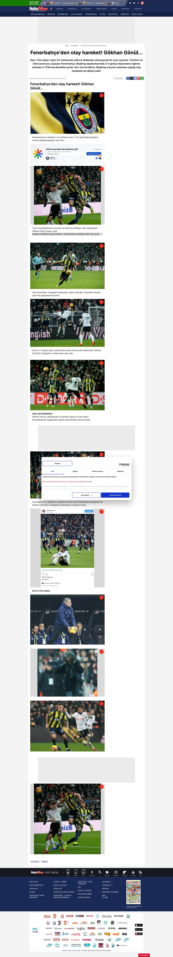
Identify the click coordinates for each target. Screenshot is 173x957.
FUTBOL (103, 14)
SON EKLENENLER (38, 14)
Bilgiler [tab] (75, 471)
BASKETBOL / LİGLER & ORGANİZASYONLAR (62, 896)
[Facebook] (128, 78)
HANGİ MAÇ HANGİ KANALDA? (36, 896)
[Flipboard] (138, 78)
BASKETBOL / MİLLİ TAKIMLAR (85, 883)
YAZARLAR (33, 889)
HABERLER (124, 14)
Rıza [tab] (52, 471)
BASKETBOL (113, 14)
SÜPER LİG (58, 889)
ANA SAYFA (33, 882)
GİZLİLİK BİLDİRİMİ (85, 894)
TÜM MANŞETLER (36, 885)
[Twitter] (131, 78)
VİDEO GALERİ (136, 14)
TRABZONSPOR (91, 14)
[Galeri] (134, 3)
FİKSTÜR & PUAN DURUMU (64, 892)
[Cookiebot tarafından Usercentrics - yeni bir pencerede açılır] (120, 464)
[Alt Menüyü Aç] (51, 9)
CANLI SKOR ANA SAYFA (34, 3)
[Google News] (119, 78)
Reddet (57, 463)
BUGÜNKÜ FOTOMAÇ (110, 892)
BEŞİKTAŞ (51, 14)
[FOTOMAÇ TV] (130, 3)
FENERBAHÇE (63, 14)
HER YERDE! (52, 872)
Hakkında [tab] (120, 471)
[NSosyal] (135, 78)
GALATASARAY (76, 14)
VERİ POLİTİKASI (84, 897)
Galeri (66, 45)
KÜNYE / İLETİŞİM (84, 891)
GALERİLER (106, 882)
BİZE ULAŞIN (105, 896)
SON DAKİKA (144, 955)
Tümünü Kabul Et (115, 495)
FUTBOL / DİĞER (60, 882)
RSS (79, 887)
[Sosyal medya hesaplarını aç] (138, 3)
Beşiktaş (44, 861)
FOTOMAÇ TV (107, 885)
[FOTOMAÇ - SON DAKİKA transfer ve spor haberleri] (38, 8)
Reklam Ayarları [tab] (97, 471)
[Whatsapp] (142, 78)
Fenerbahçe (74, 45)
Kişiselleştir (85, 495)
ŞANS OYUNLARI (60, 885)
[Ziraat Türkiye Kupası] (142, 3)
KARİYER (105, 889)
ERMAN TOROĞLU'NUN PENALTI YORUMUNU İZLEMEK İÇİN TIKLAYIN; (65, 234)
